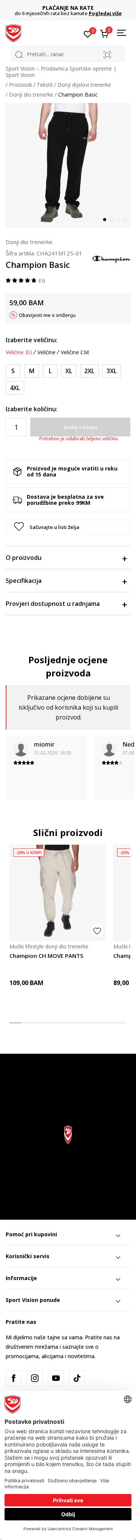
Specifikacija (24, 580)
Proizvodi (20, 84)
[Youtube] (55, 1378)
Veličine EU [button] (19, 352)
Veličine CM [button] (75, 352)
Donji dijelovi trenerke (84, 84)
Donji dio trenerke (31, 94)
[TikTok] (77, 1378)
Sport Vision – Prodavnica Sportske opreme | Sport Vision (61, 71)
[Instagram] (34, 1378)
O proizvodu (24, 557)
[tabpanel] (68, 165)
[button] (68, 527)
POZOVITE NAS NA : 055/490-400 (73, 8)
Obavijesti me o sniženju (47, 315)
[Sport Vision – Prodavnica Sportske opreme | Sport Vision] (13, 33)
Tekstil (45, 84)
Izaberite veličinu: (31, 340)
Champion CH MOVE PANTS (46, 955)
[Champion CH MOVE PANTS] (57, 893)
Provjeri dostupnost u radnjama (53, 603)
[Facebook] (13, 1378)
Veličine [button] (46, 352)
